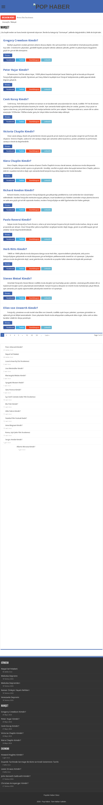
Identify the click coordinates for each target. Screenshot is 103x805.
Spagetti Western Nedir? (14, 383)
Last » (47, 335)
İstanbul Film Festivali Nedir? (16, 418)
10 (27, 335)
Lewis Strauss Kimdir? (11, 769)
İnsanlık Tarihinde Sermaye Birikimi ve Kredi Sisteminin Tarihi (29, 762)
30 (37, 335)
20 (32, 335)
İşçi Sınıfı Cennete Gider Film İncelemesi (20, 397)
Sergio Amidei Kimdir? (13, 440)
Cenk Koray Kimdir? (16, 99)
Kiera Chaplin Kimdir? (17, 160)
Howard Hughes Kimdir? (12, 755)
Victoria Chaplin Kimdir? (18, 131)
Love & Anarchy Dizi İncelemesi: (17, 361)
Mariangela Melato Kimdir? (15, 376)
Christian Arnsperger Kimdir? (14, 783)
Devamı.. (8, 55)
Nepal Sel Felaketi (12, 354)
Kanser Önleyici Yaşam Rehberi (15, 690)
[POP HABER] (51, 6)
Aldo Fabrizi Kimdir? (13, 411)
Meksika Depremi (9, 676)
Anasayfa (5, 22)
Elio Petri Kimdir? (11, 404)
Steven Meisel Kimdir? (17, 278)
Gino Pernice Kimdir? (13, 390)
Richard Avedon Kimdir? (18, 190)
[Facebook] (50, 798)
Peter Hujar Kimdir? (16, 69)
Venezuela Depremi (10, 697)
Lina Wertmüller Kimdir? (14, 368)
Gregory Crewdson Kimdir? (20, 40)
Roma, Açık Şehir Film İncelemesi (17, 432)
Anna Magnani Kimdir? (14, 425)
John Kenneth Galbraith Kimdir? (15, 776)
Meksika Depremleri (10, 683)
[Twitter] (53, 798)
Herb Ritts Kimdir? (15, 249)
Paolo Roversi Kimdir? (17, 219)
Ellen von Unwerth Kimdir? (20, 308)
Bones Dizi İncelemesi (25, 18)
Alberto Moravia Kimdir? (26, 447)
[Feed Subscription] (101, 28)
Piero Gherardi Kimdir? (14, 347)
